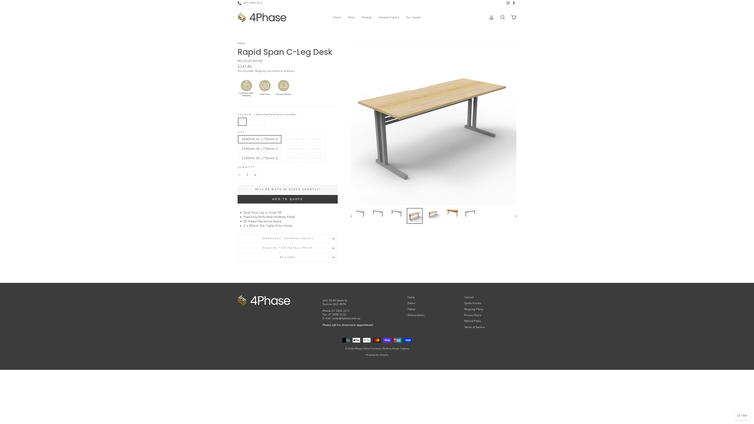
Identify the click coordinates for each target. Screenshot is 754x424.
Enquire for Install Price (288, 247)
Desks (411, 303)
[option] (434, 122)
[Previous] (353, 216)
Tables (411, 309)
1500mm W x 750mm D (259, 149)
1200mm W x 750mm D (259, 158)
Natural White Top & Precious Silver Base (261, 121)
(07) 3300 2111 (253, 3)
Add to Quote (287, 199)
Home (337, 17)
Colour (267, 114)
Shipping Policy (473, 309)
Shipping (260, 71)
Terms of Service (474, 327)
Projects (366, 17)
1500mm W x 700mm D (303, 149)
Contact (469, 297)
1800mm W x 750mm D (259, 139)
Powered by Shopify (377, 354)
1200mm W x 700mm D (303, 158)
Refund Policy (472, 321)
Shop (351, 17)
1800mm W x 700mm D (303, 139)
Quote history (472, 303)
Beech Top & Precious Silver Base (252, 121)
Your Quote (413, 17)
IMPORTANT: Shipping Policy (288, 238)
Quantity (246, 167)
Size (241, 131)
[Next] (514, 216)
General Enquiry (389, 17)
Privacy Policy (472, 315)
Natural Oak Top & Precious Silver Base (242, 121)
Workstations (416, 315)
